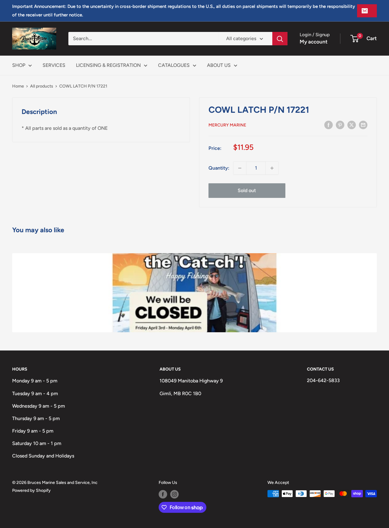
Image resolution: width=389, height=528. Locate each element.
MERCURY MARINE (227, 125)
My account (314, 42)
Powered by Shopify (31, 490)
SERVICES (54, 65)
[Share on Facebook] (328, 124)
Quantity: (218, 168)
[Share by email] (363, 124)
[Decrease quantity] (239, 168)
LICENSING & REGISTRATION (108, 65)
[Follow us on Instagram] (174, 494)
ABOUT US (219, 65)
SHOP (18, 65)
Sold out (247, 190)
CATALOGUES (174, 65)
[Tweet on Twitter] (351, 124)
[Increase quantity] (272, 168)
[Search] (279, 38)
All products (41, 86)
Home (18, 86)
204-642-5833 (323, 380)
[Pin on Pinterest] (340, 124)
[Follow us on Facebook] (163, 494)
